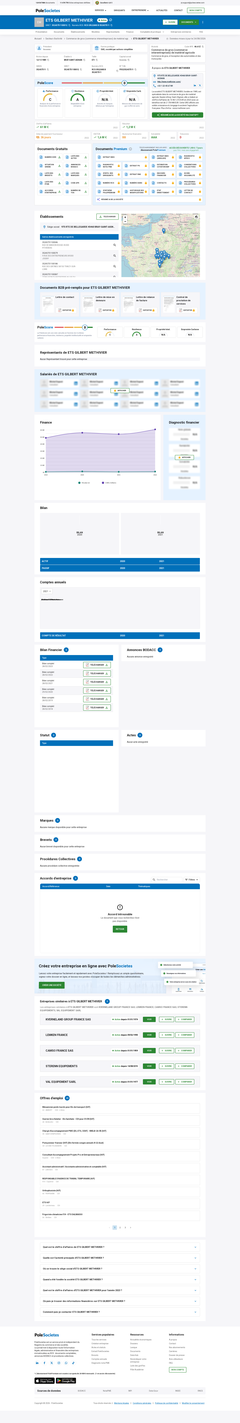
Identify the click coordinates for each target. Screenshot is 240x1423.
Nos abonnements (177, 1347)
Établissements (78, 32)
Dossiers (134, 1343)
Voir (149, 1019)
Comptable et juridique (150, 32)
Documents (187, 22)
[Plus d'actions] (203, 22)
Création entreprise (100, 1343)
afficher (186, 457)
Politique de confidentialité (166, 1403)
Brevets (95, 1355)
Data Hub (134, 1355)
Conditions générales (142, 1403)
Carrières (173, 1351)
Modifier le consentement (193, 1403)
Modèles (96, 32)
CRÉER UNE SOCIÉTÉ (51, 985)
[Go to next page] (130, 1227)
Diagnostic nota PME (101, 1363)
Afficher (122, 390)
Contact (172, 1343)
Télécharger (109, 217)
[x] (200, 85)
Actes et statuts (99, 1347)
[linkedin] (195, 85)
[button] (157, 253)
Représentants (113, 32)
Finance (129, 32)
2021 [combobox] (45, 591)
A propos (173, 1340)
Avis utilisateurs (176, 1359)
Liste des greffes (137, 1366)
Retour (120, 929)
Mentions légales (121, 1403)
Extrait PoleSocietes (100, 1351)
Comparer (186, 1019)
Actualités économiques (141, 1340)
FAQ (201, 32)
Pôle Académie (137, 1369)
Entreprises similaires (181, 32)
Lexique (133, 1347)
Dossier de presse (177, 1355)
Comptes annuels (99, 1359)
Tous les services (99, 1340)
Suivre (171, 22)
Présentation (41, 32)
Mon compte (195, 10)
